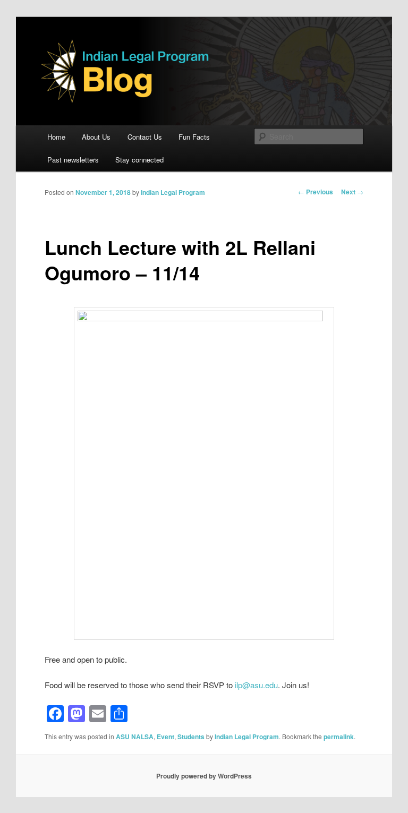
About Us (96, 137)
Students (191, 736)
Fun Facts (194, 137)
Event (165, 736)
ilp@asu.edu (256, 684)
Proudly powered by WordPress (204, 776)
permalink (339, 736)
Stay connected (139, 160)
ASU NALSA (135, 736)
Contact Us (145, 137)
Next (352, 191)
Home (56, 137)
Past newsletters (73, 160)
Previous (315, 191)
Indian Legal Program (173, 192)
